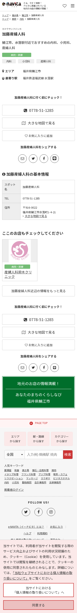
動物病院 (26, 482)
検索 (67, 454)
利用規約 (42, 533)
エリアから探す (15, 438)
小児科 (15, 482)
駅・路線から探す (38, 438)
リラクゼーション (13, 478)
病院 (14, 18)
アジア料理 (44, 474)
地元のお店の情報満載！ (38, 392)
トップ (5, 15)
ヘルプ (27, 533)
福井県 (15, 15)
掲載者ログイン (14, 490)
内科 (22, 18)
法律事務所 (55, 482)
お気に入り (56, 526)
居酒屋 (7, 470)
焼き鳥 (25, 470)
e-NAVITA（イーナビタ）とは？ (26, 526)
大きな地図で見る (41, 122)
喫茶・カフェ (60, 474)
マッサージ (32, 478)
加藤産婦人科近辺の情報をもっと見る (38, 291)
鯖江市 (25, 15)
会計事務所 (40, 482)
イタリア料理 (11, 474)
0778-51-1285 (41, 110)
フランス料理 (28, 474)
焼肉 (54, 470)
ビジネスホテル (61, 478)
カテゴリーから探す (62, 438)
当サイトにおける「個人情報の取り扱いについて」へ (38, 590)
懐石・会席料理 (40, 470)
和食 (16, 470)
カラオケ (45, 478)
